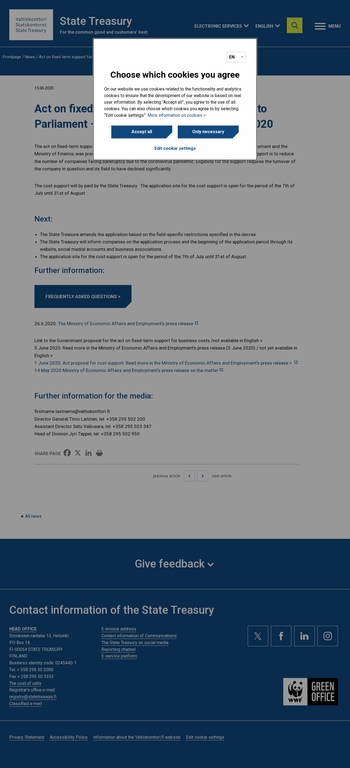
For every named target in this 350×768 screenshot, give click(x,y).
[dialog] (175, 99)
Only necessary (208, 131)
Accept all (142, 131)
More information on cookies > (176, 115)
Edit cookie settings (175, 148)
